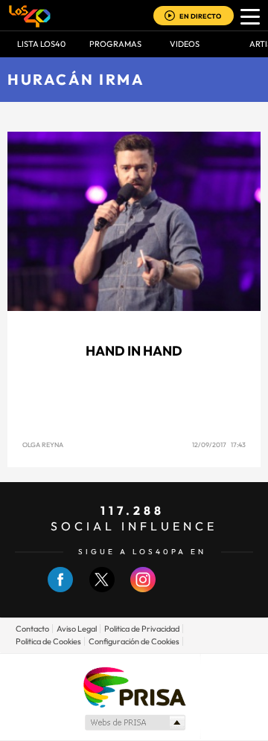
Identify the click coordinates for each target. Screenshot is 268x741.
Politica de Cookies (48, 641)
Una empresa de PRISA (134, 686)
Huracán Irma (75, 79)
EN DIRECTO (200, 16)
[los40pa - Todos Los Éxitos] (29, 15)
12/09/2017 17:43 (219, 444)
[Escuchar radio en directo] (170, 16)
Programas (115, 44)
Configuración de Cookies (134, 641)
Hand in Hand (134, 350)
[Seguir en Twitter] (102, 588)
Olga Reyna (42, 444)
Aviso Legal (77, 628)
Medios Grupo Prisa (134, 722)
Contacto (32, 628)
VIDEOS (185, 44)
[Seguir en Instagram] (143, 588)
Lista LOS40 (41, 44)
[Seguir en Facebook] (60, 588)
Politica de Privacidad (141, 628)
